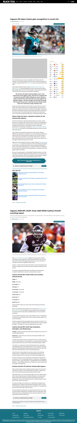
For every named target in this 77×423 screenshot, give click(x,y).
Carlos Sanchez (15, 21)
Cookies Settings (51, 417)
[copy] (18, 24)
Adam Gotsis (29, 82)
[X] (70, 1)
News (17, 1)
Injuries (38, 1)
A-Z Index (40, 417)
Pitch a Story (26, 415)
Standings (30, 1)
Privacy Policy (41, 415)
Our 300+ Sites (51, 413)
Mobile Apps (61, 413)
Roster (34, 1)
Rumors (20, 1)
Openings (26, 413)
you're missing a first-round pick (21, 257)
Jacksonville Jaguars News (21, 202)
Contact (39, 413)
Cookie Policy (62, 415)
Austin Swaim (15, 219)
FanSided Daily (15, 415)
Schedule (25, 1)
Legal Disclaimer (15, 417)
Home (13, 202)
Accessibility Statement (28, 417)
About (13, 413)
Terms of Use (50, 415)
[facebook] (68, 1)
